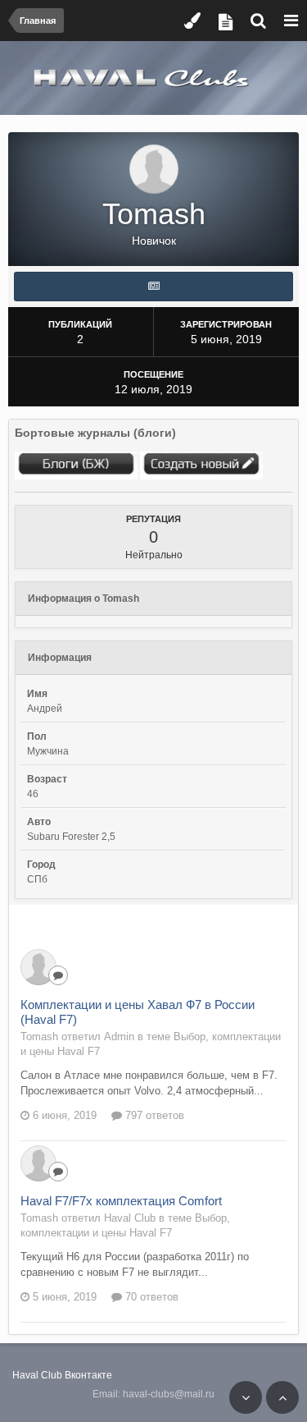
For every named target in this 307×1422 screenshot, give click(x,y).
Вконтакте (88, 1375)
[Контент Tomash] (153, 286)
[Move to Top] (282, 1397)
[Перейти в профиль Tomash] (38, 967)
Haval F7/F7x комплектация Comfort (121, 1201)
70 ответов (150, 1297)
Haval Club (37, 1375)
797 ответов (153, 1115)
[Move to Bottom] (245, 1397)
